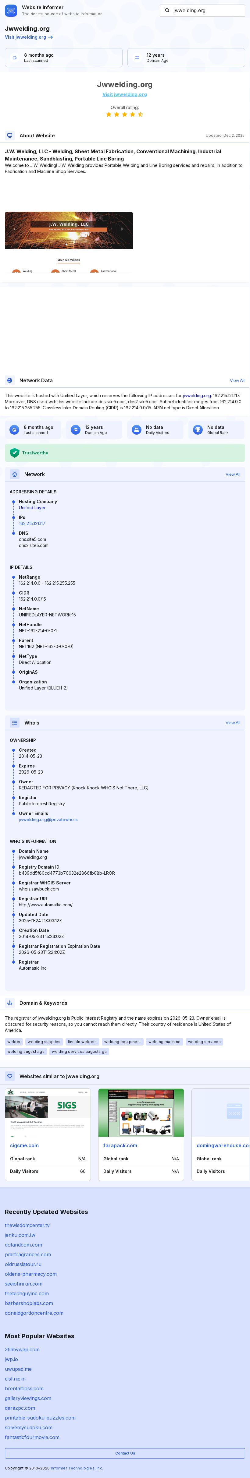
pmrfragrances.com (28, 1254)
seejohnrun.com (23, 1284)
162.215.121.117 (32, 523)
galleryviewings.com (28, 1398)
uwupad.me (18, 1369)
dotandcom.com (23, 1245)
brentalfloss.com (24, 1388)
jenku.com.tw (20, 1235)
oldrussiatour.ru (23, 1264)
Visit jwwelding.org (25, 37)
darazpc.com (20, 1408)
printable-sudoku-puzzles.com (40, 1418)
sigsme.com (24, 1145)
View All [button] (237, 380)
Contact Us (125, 1453)
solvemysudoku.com (28, 1427)
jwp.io (11, 1359)
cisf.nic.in (15, 1379)
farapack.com (120, 1145)
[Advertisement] (125, 193)
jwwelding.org (197, 395)
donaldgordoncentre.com (34, 1313)
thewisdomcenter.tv (27, 1225)
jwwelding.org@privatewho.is (48, 819)
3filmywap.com (22, 1349)
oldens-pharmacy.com (31, 1274)
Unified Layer (32, 507)
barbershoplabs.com (29, 1303)
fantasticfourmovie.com (32, 1437)
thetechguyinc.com (27, 1293)
